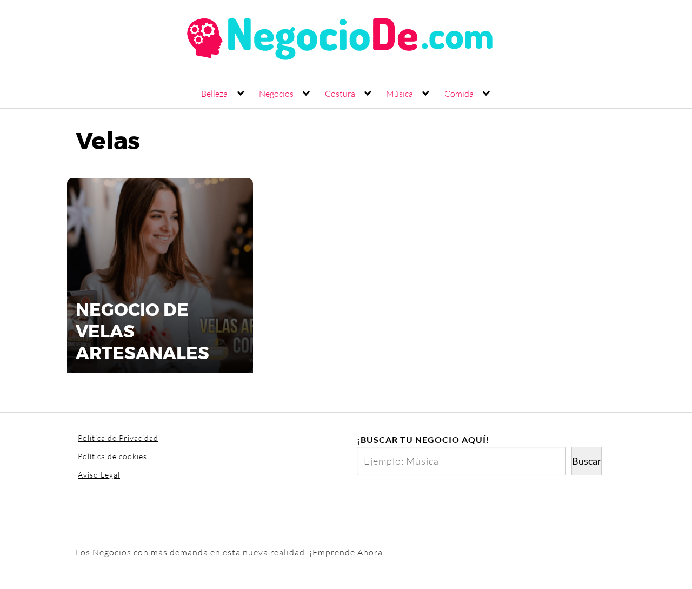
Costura (340, 93)
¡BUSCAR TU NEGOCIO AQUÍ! (423, 439)
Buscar (586, 461)
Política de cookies (112, 456)
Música (399, 93)
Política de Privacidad (118, 437)
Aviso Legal (99, 474)
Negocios (276, 93)
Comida (459, 93)
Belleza (214, 93)
